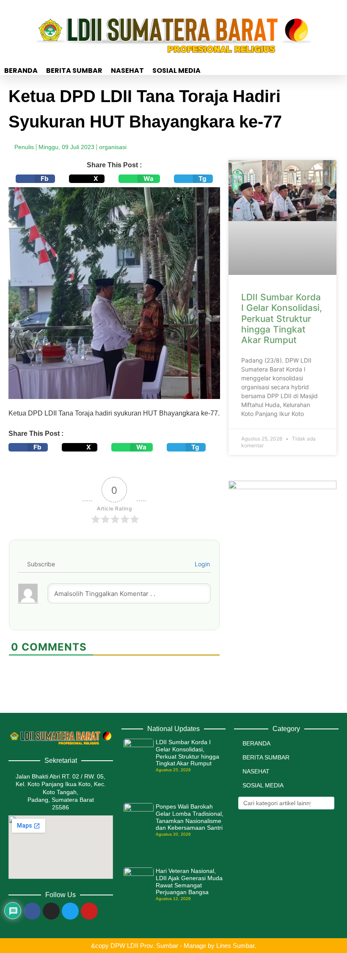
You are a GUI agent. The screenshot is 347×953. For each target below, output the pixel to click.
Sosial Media (176, 70)
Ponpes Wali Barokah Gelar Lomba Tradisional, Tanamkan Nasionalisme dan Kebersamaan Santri (189, 817)
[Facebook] (32, 911)
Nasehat (127, 70)
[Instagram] (51, 911)
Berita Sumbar (74, 70)
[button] (35, 179)
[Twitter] (70, 911)
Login (201, 564)
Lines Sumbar (235, 945)
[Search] (327, 803)
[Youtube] (89, 911)
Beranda (21, 70)
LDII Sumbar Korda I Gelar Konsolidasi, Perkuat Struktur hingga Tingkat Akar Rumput (281, 318)
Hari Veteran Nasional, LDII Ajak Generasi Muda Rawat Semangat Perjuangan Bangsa (189, 881)
